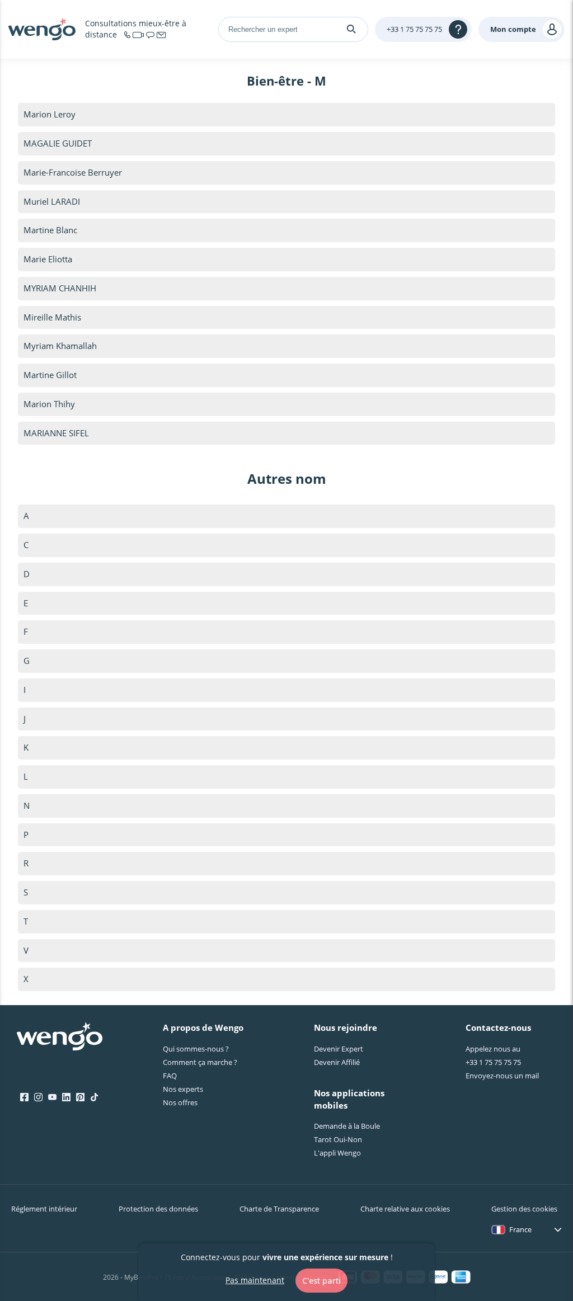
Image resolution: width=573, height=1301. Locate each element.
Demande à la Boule (347, 1126)
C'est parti (321, 1280)
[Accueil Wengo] (59, 1037)
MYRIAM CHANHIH (60, 288)
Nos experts (183, 1089)
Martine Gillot (50, 374)
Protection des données (158, 1209)
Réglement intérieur (44, 1209)
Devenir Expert (338, 1049)
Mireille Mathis (52, 317)
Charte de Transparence (279, 1209)
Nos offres (180, 1102)
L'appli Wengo (337, 1153)
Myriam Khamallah (60, 345)
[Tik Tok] (94, 1097)
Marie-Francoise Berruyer (73, 172)
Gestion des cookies (524, 1209)
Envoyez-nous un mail (502, 1076)
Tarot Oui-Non (338, 1139)
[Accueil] (42, 29)
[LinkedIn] (66, 1097)
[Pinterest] (80, 1097)
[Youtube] (52, 1097)
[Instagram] (38, 1097)
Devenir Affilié (337, 1062)
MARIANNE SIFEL (56, 433)
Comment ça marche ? (200, 1062)
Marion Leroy (50, 114)
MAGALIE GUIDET (58, 143)
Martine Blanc (50, 229)
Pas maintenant (255, 1280)
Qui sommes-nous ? (196, 1049)
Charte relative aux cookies (405, 1209)
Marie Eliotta (48, 259)
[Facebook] (24, 1097)
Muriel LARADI (52, 201)
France (520, 1229)
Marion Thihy (49, 403)
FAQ (170, 1076)
